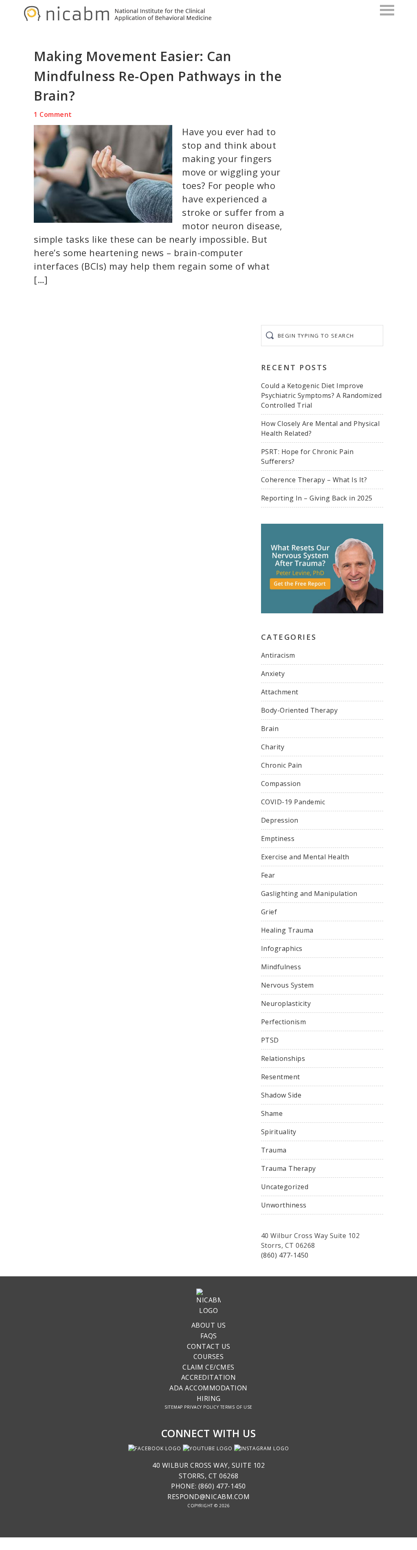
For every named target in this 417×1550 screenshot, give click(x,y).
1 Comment (53, 114)
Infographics (282, 948)
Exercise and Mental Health (305, 856)
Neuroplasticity (286, 1003)
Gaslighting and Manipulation (309, 893)
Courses (208, 1356)
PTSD (270, 1040)
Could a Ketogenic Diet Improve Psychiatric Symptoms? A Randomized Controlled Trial (321, 395)
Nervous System (287, 985)
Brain (270, 728)
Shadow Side (281, 1095)
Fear (268, 875)
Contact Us (208, 1346)
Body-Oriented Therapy (299, 710)
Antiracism (278, 655)
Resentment (280, 1076)
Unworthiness (284, 1205)
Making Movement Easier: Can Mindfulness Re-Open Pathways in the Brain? (158, 75)
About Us (208, 1325)
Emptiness (278, 838)
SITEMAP (174, 1407)
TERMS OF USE (236, 1407)
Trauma (274, 1150)
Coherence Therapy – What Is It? (314, 479)
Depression (279, 820)
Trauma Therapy (288, 1168)
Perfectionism (283, 1021)
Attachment (279, 691)
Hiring (209, 1398)
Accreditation (208, 1377)
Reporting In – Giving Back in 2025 (317, 498)
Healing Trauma (287, 930)
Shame (272, 1113)
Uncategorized (285, 1186)
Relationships (283, 1058)
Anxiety (273, 673)
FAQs (208, 1335)
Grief (269, 911)
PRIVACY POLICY (201, 1407)
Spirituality (278, 1131)
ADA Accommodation (208, 1387)
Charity (273, 746)
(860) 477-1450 (285, 1255)
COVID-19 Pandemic (293, 801)
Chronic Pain (281, 765)
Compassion (281, 783)
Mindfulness (281, 966)
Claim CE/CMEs (208, 1367)
